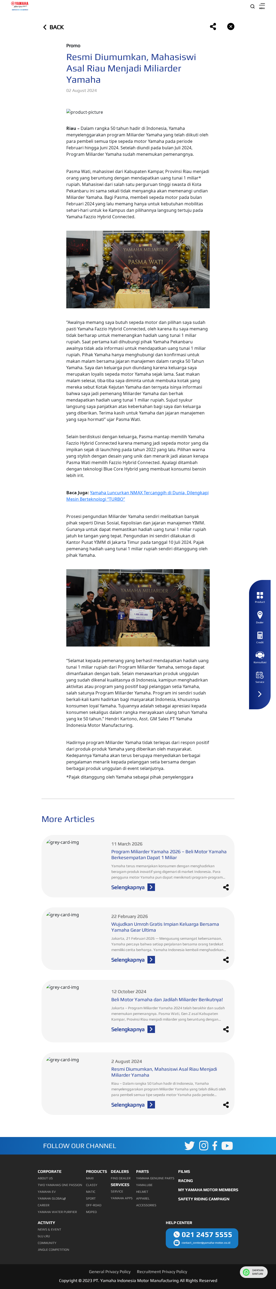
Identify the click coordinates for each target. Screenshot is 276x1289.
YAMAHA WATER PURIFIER (57, 1212)
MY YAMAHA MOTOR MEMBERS (208, 1189)
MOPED (91, 1212)
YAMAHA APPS (122, 1198)
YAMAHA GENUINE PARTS (155, 1178)
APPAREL (143, 1198)
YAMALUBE (144, 1185)
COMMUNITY (47, 1243)
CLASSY (91, 1185)
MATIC (90, 1192)
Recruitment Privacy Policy (162, 1271)
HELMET (142, 1192)
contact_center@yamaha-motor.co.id (206, 1242)
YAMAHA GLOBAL (50, 1198)
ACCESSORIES (146, 1205)
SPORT (91, 1198)
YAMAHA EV (47, 1192)
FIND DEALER (120, 1178)
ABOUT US (45, 1178)
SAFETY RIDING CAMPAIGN (203, 1199)
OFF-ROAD (93, 1205)
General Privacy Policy (109, 1271)
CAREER (43, 1205)
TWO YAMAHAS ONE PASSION (60, 1185)
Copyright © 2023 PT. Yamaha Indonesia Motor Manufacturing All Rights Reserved (138, 1280)
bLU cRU (44, 1236)
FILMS (184, 1171)
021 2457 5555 (207, 1234)
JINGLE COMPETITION (53, 1250)
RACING (185, 1180)
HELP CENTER (179, 1222)
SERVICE (117, 1191)
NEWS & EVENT (49, 1229)
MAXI (90, 1178)
